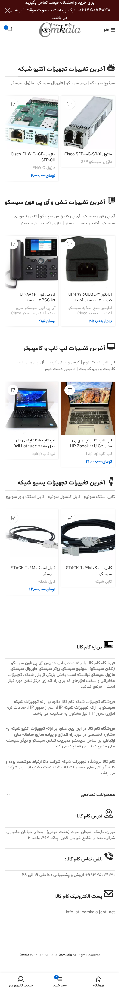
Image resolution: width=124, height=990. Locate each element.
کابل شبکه (103, 581)
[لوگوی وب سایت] (60, 30)
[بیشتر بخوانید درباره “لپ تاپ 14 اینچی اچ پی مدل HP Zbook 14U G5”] (69, 390)
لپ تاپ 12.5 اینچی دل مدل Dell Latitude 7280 (34, 443)
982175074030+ (100, 875)
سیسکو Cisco (89, 313)
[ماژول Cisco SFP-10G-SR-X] (88, 122)
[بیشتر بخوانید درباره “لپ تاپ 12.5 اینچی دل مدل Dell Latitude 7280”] (13, 390)
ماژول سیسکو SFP (96, 162)
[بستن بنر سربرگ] (7, 10)
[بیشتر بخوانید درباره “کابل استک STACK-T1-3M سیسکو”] (69, 517)
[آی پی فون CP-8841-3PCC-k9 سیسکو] (31, 263)
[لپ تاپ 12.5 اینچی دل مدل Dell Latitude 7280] (31, 409)
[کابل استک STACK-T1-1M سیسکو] (31, 536)
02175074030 (94, 10)
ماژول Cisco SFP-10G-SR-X (88, 154)
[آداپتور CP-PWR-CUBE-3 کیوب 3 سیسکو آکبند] (88, 263)
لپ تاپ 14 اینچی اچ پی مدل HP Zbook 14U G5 (91, 443)
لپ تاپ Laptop (99, 454)
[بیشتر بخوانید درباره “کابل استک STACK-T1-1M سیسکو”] (13, 517)
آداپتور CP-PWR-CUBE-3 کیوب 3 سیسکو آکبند (90, 297)
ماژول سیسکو (103, 675)
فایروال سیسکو (24, 669)
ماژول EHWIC (44, 168)
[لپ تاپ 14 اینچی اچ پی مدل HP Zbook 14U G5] (88, 409)
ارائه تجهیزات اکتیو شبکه (32, 728)
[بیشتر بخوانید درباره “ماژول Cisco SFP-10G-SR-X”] (69, 104)
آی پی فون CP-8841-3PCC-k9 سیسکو (37, 297)
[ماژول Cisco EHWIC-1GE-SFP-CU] (31, 122)
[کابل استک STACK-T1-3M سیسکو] (88, 536)
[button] (13, 104)
